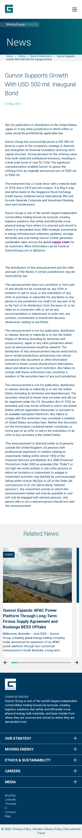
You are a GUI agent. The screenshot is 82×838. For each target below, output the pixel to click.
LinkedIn (10, 799)
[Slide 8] (56, 662)
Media (22, 56)
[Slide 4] (32, 662)
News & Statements (41, 56)
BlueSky (10, 795)
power (9, 554)
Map (8, 816)
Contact (10, 812)
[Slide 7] (50, 662)
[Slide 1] (14, 662)
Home (9, 56)
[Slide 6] (44, 662)
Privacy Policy (22, 829)
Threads (10, 804)
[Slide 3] (26, 662)
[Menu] (74, 9)
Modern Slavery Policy (48, 829)
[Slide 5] (38, 662)
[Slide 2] (20, 662)
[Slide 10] (68, 662)
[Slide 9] (62, 662)
